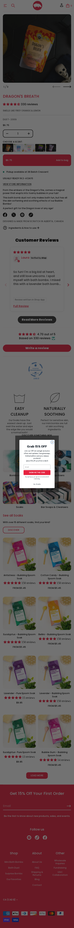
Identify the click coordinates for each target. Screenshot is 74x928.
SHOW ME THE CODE (37, 472)
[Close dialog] (52, 442)
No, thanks (37, 484)
